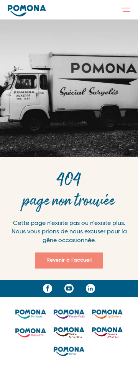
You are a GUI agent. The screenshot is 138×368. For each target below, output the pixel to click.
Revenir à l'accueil (69, 260)
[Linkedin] (90, 288)
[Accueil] (27, 10)
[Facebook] (47, 288)
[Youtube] (69, 288)
